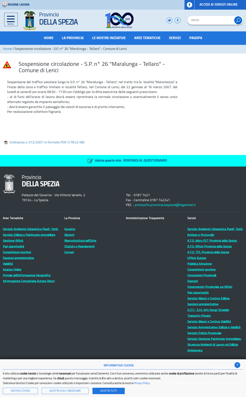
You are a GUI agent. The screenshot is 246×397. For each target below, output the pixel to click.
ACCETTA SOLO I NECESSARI (65, 390)
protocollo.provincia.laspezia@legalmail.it (165, 205)
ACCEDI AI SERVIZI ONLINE (218, 4)
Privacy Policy (142, 383)
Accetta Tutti (108, 390)
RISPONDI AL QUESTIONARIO (145, 160)
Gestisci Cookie (20, 390)
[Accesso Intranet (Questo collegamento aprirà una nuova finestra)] (189, 5)
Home (7, 49)
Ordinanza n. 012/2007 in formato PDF (47, 142)
